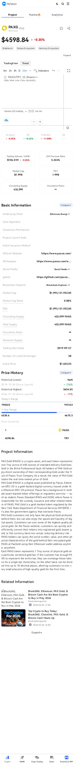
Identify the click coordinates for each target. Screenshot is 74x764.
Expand (67, 55)
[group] (16, 63)
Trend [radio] (25, 63)
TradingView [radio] (11, 63)
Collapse (65, 205)
